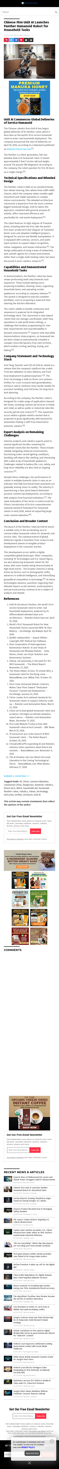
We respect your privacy (37, 1431)
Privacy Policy (28, 1447)
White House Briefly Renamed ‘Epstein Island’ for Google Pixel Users (33, 1358)
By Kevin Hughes (29, 1270)
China (26, 781)
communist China (12, 785)
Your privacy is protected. (15, 839)
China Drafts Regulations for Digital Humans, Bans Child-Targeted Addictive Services (32, 1276)
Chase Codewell (23, 35)
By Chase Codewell (29, 1193)
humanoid (44, 788)
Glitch (19, 788)
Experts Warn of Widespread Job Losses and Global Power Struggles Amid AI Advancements (34, 1178)
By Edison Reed (28, 1182)
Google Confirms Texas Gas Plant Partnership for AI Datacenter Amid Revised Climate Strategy (33, 1320)
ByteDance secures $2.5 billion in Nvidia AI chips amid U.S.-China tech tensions (32, 1381)
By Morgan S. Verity (30, 1214)
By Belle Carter (29, 1238)
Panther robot (11, 791)
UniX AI (37, 794)
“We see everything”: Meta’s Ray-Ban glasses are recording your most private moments (33, 1244)
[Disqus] (29, 988)
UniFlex (18, 794)
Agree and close (32, 1453)
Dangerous (28, 785)
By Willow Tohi (28, 1225)
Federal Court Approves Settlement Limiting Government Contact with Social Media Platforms (32, 1346)
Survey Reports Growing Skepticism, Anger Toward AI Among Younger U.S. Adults (32, 1199)
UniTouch (28, 794)
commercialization (39, 781)
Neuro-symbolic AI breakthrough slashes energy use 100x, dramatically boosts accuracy (34, 1287)
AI (21, 781)
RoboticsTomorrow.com (19, 149)
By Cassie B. (28, 1249)
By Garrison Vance (29, 1375)
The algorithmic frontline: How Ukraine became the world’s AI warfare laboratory (34, 1297)
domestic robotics (44, 785)
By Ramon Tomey (29, 1259)
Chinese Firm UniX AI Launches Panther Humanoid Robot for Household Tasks (30, 1189)
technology (42, 791)
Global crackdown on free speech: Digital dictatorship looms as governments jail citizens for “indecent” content (34, 1333)
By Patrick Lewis (29, 1339)
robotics (23, 791)
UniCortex (9, 794)
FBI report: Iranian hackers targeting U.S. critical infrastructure (31, 1220)
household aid (30, 788)
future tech (9, 788)
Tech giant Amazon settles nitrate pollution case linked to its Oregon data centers (32, 1255)
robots (32, 791)
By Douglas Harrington (31, 1352)
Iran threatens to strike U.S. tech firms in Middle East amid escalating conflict (31, 1308)
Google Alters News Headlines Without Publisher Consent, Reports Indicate (30, 1392)
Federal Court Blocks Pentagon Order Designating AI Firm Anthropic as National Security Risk (31, 1370)
